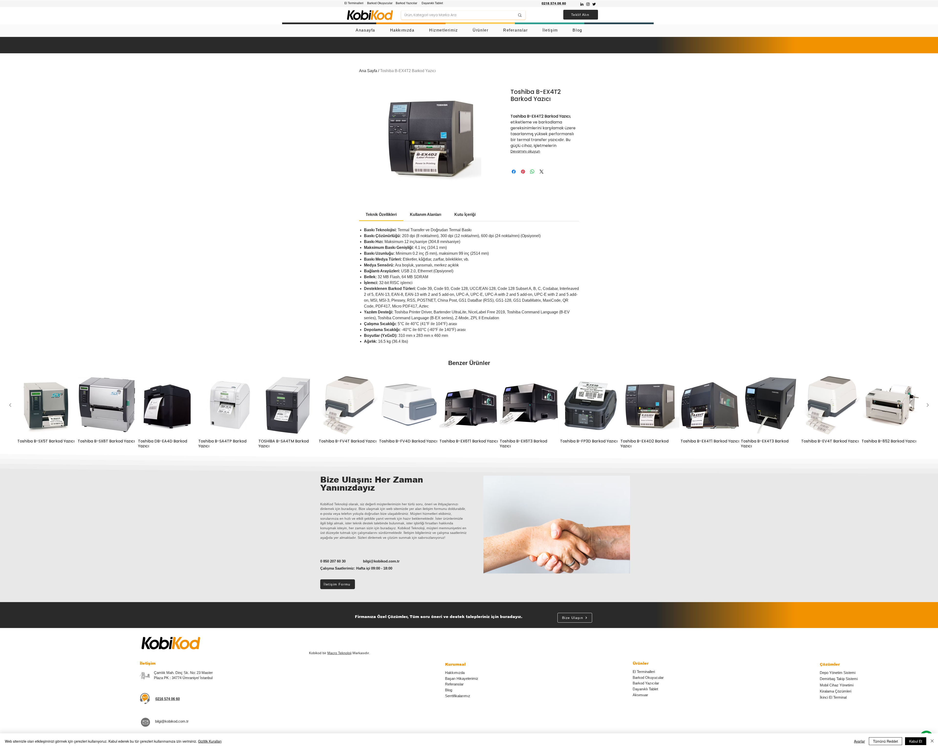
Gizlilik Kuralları (210, 741)
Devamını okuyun (525, 151)
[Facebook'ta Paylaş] (514, 172)
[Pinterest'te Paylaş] (523, 172)
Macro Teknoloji (339, 653)
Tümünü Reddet (885, 741)
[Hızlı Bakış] (46, 405)
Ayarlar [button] (859, 741)
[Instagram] (588, 4)
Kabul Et (915, 741)
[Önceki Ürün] (10, 405)
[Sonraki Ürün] (928, 405)
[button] (580, 15)
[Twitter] (594, 4)
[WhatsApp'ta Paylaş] (532, 172)
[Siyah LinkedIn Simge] (582, 4)
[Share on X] (541, 172)
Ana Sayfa (368, 71)
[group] (469, 412)
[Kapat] (932, 741)
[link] (381, 214)
